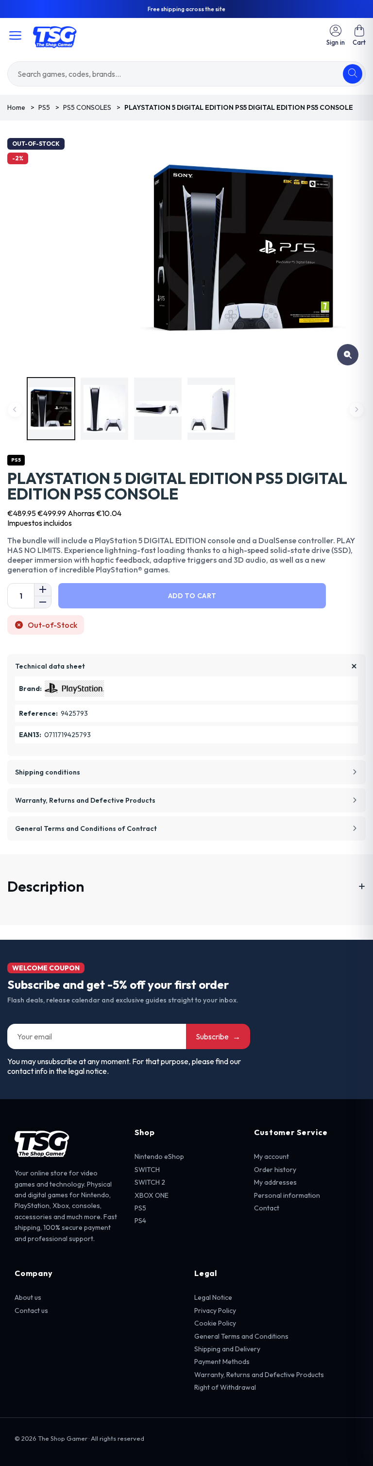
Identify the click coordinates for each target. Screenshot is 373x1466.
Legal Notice (213, 1297)
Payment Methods (222, 1361)
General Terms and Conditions (241, 1336)
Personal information (287, 1195)
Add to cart (192, 595)
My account (271, 1156)
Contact (266, 1208)
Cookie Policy (215, 1323)
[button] (359, 35)
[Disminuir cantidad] (42, 602)
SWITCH (147, 1169)
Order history (275, 1169)
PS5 (140, 1208)
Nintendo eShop (159, 1156)
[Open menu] (15, 35)
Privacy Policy (215, 1310)
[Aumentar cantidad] (42, 590)
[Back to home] (55, 35)
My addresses (275, 1182)
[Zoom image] (347, 354)
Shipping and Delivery (227, 1349)
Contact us (31, 1310)
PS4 (140, 1220)
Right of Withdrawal (225, 1387)
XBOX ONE (152, 1195)
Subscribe (218, 1036)
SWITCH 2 (150, 1182)
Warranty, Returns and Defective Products (259, 1374)
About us (28, 1297)
